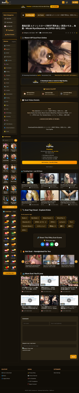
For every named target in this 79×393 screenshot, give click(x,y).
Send (73, 356)
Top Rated (9, 30)
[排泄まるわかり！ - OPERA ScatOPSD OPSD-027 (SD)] (49, 281)
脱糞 (61, 226)
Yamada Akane (26, 226)
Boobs (24, 218)
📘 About (4, 375)
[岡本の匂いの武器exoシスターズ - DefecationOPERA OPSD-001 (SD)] (30, 300)
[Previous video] (23, 261)
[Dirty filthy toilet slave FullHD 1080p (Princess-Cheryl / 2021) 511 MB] (69, 178)
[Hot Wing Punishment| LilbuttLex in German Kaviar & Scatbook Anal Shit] (30, 178)
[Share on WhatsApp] (52, 244)
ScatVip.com (30, 15)
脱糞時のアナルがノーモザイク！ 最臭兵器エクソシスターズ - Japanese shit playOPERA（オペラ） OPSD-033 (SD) (69, 307)
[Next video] (76, 261)
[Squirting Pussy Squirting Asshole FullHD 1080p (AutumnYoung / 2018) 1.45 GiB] (33, 259)
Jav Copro (41, 15)
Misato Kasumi (47, 218)
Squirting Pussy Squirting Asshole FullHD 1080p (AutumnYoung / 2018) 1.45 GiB (33, 266)
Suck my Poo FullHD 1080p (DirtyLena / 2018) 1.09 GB (49, 266)
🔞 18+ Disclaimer (32, 378)
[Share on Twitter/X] (56, 244)
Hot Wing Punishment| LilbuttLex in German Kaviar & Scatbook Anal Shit (30, 185)
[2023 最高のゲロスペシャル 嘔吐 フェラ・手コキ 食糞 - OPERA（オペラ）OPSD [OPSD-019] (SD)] (30, 281)
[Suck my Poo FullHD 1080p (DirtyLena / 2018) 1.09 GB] (51, 259)
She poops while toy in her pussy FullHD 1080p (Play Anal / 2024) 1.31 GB (69, 202)
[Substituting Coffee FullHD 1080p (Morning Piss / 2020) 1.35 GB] (49, 195)
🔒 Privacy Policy (32, 372)
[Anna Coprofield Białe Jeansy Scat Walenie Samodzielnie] (30, 195)
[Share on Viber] (47, 244)
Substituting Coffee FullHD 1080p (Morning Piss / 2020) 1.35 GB (48, 202)
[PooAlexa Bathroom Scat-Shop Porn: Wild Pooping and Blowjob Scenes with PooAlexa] (49, 178)
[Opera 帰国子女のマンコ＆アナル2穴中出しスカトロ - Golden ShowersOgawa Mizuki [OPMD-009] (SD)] (49, 300)
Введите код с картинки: (29, 343)
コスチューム (40, 226)
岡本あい (51, 226)
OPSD (52, 222)
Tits (70, 222)
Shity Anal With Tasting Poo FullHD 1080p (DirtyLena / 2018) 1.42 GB (68, 266)
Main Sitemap (57, 372)
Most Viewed (9, 34)
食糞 (69, 226)
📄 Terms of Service (32, 375)
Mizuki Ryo (60, 218)
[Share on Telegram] (42, 244)
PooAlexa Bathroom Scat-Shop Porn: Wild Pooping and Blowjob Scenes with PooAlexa (49, 185)
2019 (23, 230)
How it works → (49, 166)
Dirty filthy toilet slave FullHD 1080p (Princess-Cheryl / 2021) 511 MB (68, 185)
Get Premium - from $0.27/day (49, 162)
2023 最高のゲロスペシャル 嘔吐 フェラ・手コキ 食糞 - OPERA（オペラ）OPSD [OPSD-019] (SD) (30, 288)
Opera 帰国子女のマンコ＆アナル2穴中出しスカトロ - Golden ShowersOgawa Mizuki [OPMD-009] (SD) (49, 307)
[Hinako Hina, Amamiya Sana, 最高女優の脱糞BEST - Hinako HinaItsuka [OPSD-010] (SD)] (69, 281)
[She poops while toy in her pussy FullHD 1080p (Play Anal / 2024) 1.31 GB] (69, 195)
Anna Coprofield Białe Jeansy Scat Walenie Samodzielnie (29, 202)
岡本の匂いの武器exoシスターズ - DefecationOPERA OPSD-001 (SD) (30, 307)
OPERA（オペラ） (40, 222)
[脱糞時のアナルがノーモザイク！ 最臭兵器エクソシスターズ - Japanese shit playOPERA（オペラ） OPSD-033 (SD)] (69, 300)
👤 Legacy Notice (6, 378)
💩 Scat (61, 222)
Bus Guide (34, 218)
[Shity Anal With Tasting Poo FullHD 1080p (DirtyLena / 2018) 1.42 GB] (69, 259)
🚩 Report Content (32, 384)
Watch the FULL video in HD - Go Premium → (66, 75)
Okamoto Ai (25, 222)
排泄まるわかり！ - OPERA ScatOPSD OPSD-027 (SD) (48, 288)
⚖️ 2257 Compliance (32, 381)
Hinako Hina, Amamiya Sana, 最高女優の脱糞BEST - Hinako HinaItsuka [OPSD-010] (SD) (69, 288)
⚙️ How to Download (6, 372)
